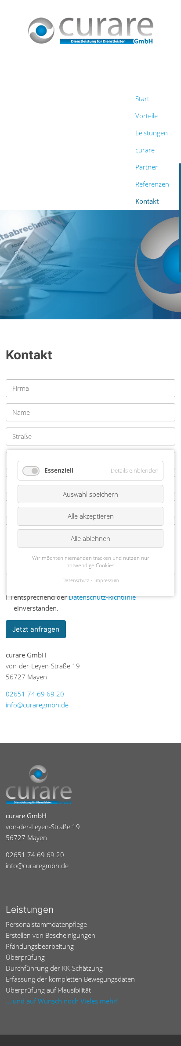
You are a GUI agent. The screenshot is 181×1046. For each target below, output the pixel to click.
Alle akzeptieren (91, 516)
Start (142, 98)
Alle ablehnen (90, 538)
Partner (146, 167)
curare (145, 150)
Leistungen (151, 133)
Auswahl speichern (90, 494)
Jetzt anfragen (35, 629)
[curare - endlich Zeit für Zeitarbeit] (90, 31)
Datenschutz (75, 580)
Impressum (106, 580)
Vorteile (146, 115)
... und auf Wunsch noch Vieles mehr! (62, 1001)
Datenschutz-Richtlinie (102, 597)
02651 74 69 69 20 (35, 694)
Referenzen (152, 184)
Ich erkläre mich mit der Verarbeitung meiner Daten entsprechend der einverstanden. (92, 597)
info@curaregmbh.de (37, 705)
